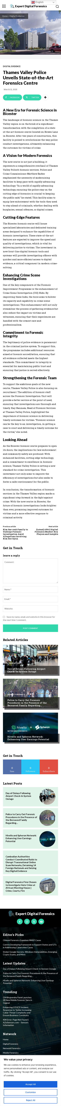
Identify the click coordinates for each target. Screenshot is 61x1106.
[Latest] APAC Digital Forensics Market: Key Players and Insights (46, 531)
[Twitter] (34, 921)
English (39, 2)
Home (5, 16)
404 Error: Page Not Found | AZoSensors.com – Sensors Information (16, 1022)
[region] (30, 1080)
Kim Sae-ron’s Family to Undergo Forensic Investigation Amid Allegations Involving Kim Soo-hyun (15, 534)
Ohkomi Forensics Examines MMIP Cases (22, 940)
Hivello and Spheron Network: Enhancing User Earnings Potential (28, 738)
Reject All (30, 1100)
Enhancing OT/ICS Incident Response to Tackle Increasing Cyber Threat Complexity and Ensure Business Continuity (17, 1011)
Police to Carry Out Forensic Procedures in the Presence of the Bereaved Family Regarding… (27, 703)
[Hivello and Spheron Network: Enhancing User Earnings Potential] (30, 727)
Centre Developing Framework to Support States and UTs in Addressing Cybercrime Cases (30, 946)
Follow (30, 760)
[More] (45, 97)
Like (12, 760)
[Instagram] (27, 921)
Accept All (30, 1084)
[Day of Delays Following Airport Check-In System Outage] (30, 659)
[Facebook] (20, 921)
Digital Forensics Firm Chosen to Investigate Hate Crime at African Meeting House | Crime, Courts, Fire (21, 886)
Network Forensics (17, 731)
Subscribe (48, 760)
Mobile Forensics (16, 694)
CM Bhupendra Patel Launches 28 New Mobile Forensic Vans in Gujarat (17, 1000)
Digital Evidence (17, 16)
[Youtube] (41, 921)
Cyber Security (15, 663)
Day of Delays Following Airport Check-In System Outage (26, 670)
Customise (30, 1092)
